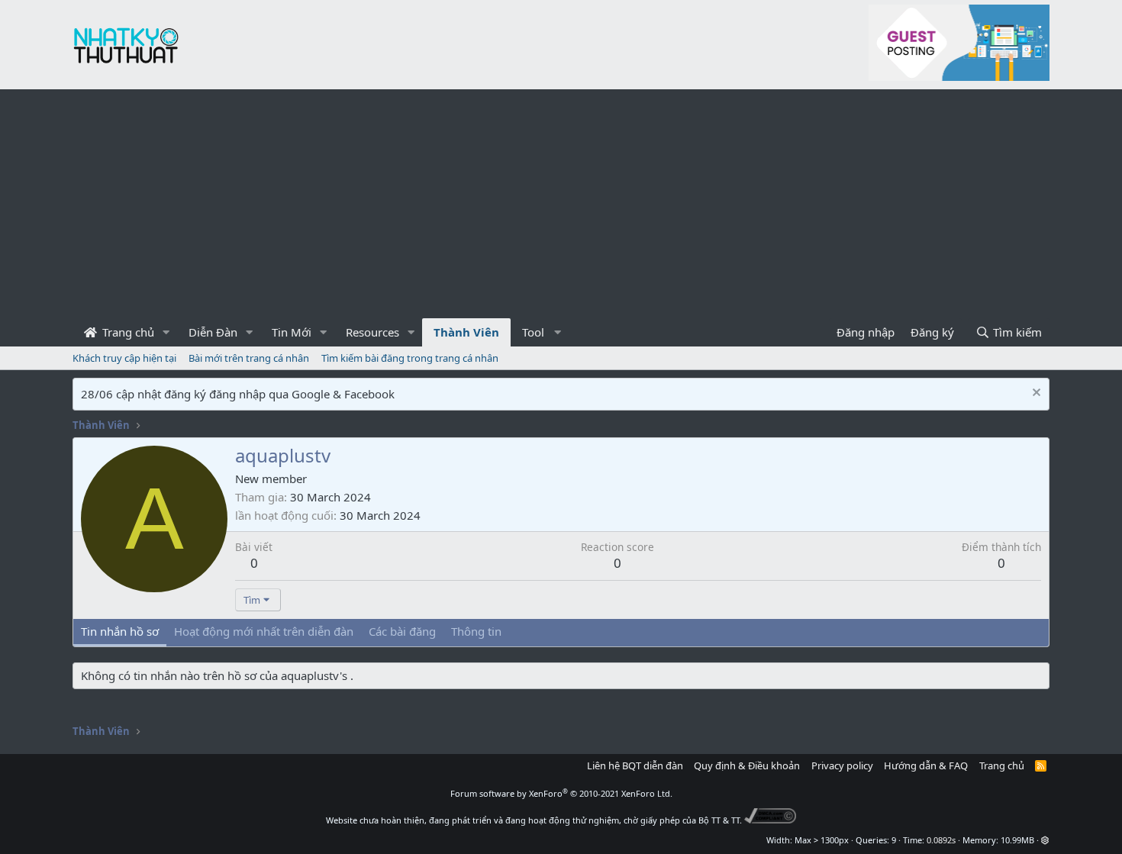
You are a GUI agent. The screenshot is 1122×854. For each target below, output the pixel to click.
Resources (372, 332)
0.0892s (941, 840)
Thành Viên (466, 332)
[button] (166, 332)
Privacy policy (842, 765)
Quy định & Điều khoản (747, 765)
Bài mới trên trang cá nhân (249, 358)
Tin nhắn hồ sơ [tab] (120, 631)
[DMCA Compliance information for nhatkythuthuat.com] (770, 820)
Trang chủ (126, 332)
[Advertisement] (561, 204)
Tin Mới (291, 332)
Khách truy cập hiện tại (124, 358)
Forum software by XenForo (561, 793)
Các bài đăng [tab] (402, 631)
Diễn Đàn (213, 332)
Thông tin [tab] (476, 631)
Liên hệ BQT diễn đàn (635, 765)
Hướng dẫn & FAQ (926, 765)
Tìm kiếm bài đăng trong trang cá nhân (409, 358)
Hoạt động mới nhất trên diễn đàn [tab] (263, 631)
